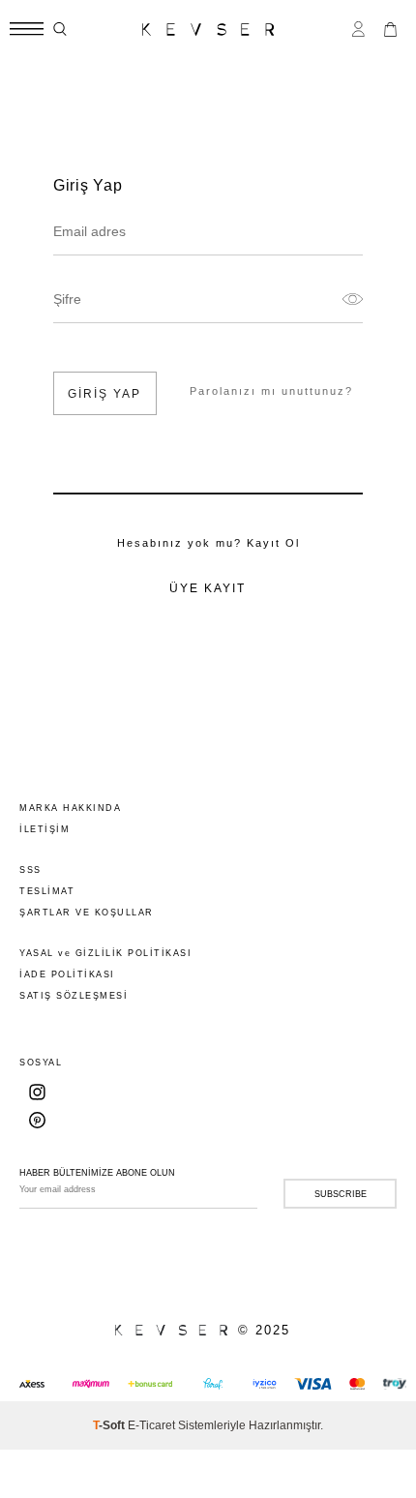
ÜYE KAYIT (207, 588)
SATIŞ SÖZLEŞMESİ (73, 996)
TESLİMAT (46, 891)
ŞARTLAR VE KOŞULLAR (86, 912)
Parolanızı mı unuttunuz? (271, 391)
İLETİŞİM (44, 829)
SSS (30, 870)
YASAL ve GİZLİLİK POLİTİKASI (105, 953)
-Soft (110, 1425)
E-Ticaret (151, 1425)
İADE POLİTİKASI (67, 974)
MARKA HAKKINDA (70, 808)
